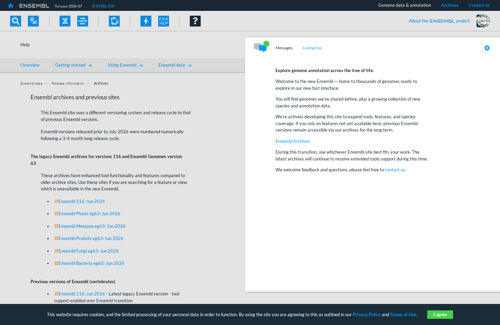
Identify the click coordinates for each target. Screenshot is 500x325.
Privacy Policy (367, 314)
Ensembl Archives (293, 141)
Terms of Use (403, 314)
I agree (440, 314)
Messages (284, 48)
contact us (395, 169)
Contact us (312, 48)
